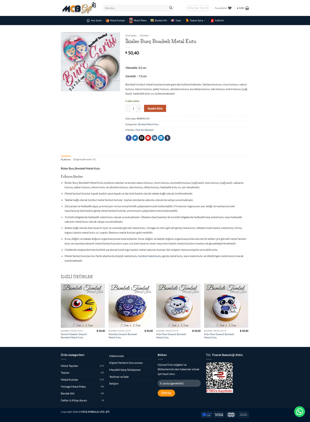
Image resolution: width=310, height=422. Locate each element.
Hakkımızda (116, 356)
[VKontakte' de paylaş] (155, 138)
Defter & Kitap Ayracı (74, 400)
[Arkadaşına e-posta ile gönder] (142, 138)
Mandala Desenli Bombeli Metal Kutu (123, 336)
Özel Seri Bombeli (144, 129)
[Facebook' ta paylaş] (129, 138)
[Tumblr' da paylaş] (167, 138)
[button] (198, 8)
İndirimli (219, 20)
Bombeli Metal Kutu (148, 124)
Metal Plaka (140, 20)
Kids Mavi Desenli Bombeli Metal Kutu (171, 336)
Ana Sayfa (96, 20)
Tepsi (178, 20)
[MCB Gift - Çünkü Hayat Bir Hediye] (79, 8)
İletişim (113, 383)
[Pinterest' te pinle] (148, 138)
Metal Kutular (117, 20)
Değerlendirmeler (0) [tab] (84, 159)
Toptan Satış (196, 20)
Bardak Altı (161, 20)
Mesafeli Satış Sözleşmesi (125, 369)
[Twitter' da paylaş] (135, 138)
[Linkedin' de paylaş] (161, 138)
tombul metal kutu (149, 256)
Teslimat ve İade (119, 376)
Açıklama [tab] (66, 159)
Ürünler (144, 35)
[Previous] (61, 315)
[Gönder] (171, 8)
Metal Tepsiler (69, 365)
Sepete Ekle (155, 108)
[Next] (248, 315)
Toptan (65, 372)
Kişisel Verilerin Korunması (126, 362)
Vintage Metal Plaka (73, 386)
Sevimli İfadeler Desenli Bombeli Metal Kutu (74, 336)
